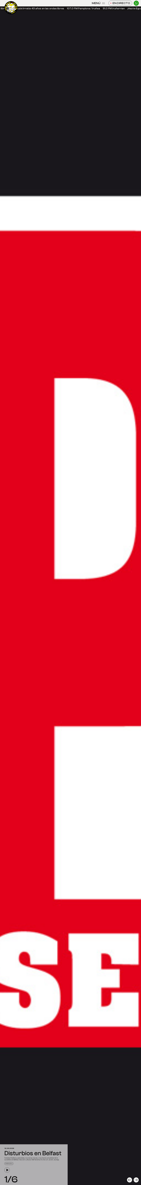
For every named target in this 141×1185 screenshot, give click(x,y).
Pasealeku (8, 1163)
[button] (136, 1180)
